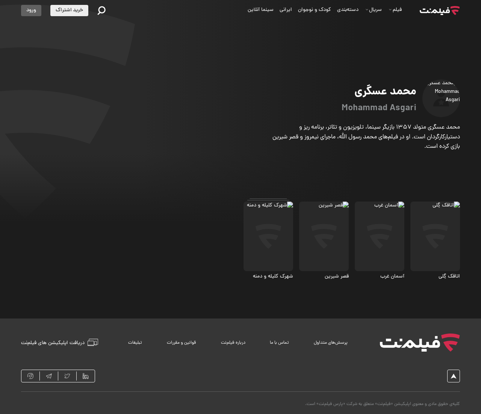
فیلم (397, 10)
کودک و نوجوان (314, 10)
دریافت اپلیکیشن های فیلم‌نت (53, 343)
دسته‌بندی (347, 10)
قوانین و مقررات (181, 343)
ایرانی (286, 10)
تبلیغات (135, 343)
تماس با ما (279, 343)
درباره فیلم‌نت (233, 343)
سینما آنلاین (261, 10)
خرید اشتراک (69, 10)
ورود (31, 10)
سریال (375, 10)
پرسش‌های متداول (331, 343)
